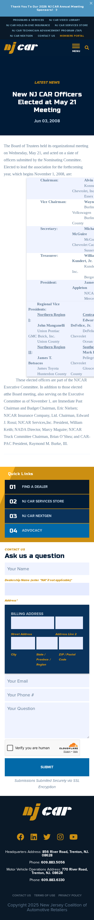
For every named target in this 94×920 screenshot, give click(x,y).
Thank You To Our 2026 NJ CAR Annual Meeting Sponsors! (47, 8)
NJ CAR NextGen (21, 35)
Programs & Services (28, 20)
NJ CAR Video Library (64, 20)
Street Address (21, 634)
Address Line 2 (65, 634)
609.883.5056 (53, 862)
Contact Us (46, 35)
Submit (47, 767)
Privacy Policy (70, 895)
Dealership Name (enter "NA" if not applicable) (38, 580)
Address (11, 600)
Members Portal (72, 35)
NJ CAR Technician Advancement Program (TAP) (47, 30)
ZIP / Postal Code (67, 657)
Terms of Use (44, 895)
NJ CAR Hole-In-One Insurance (28, 25)
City (13, 654)
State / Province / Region (43, 659)
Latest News (47, 82)
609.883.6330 (53, 880)
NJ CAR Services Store (71, 25)
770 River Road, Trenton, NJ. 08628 (60, 871)
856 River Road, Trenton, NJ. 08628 (65, 853)
